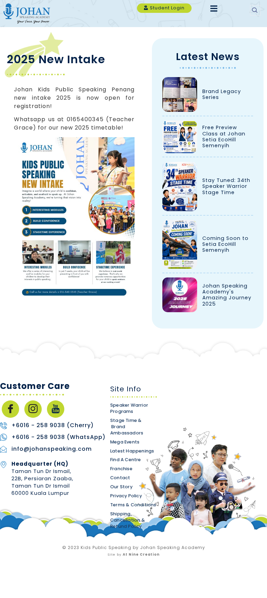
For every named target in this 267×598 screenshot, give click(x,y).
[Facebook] (10, 409)
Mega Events (124, 442)
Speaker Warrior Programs (129, 408)
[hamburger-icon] (213, 9)
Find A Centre (125, 460)
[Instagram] (33, 409)
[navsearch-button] (255, 10)
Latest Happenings (132, 451)
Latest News (208, 57)
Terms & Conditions (133, 505)
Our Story (121, 487)
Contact (120, 478)
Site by (133, 554)
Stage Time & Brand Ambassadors (126, 426)
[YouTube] (55, 409)
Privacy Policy (126, 496)
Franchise (121, 469)
